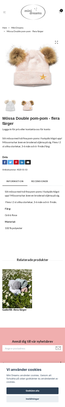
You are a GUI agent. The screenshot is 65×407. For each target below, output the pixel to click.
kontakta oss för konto (38, 129)
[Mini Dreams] (33, 12)
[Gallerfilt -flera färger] (32, 288)
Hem (4, 27)
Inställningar (32, 399)
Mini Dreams (17, 27)
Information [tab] (15, 181)
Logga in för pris (11, 129)
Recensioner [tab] (39, 181)
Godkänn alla (32, 390)
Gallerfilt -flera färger (14, 309)
